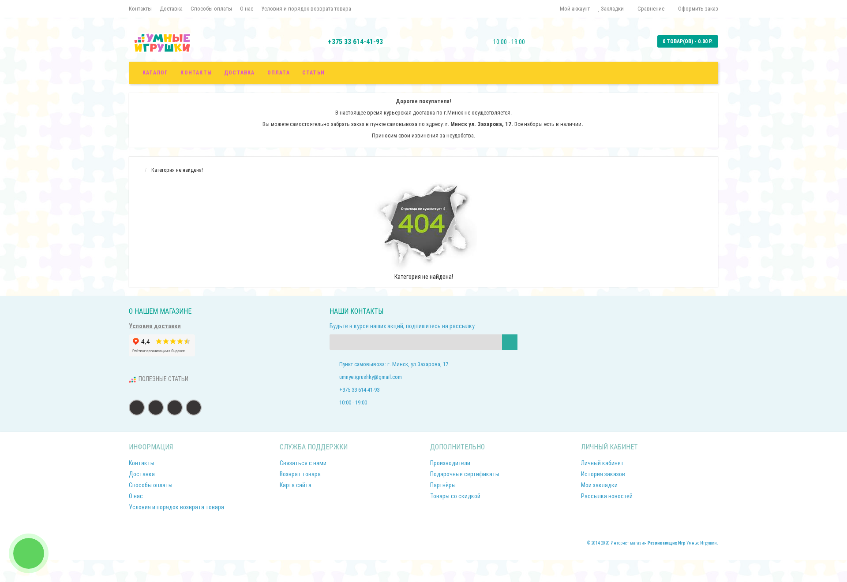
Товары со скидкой (455, 496)
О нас (246, 8)
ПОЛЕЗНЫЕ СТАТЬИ (163, 378)
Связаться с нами (303, 463)
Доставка (171, 8)
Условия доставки (155, 326)
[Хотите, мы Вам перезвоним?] (29, 553)
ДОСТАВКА (239, 73)
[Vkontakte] (156, 407)
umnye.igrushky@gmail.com (370, 377)
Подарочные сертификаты (464, 474)
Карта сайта (295, 485)
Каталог (155, 73)
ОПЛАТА (278, 73)
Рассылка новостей (607, 496)
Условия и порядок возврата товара (306, 8)
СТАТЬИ (313, 73)
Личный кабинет (602, 463)
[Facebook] (137, 407)
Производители (450, 463)
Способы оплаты (211, 8)
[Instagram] (175, 407)
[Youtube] (194, 407)
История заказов (603, 474)
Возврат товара (300, 474)
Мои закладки (599, 485)
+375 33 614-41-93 (355, 41)
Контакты (140, 8)
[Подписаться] (509, 342)
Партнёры (443, 485)
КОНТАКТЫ (196, 73)
